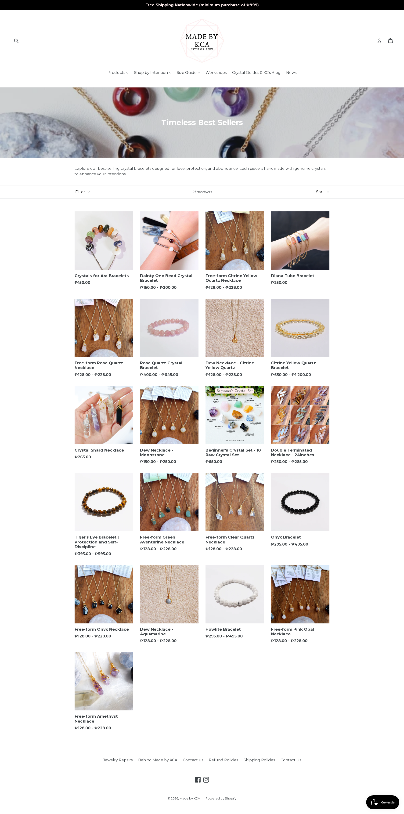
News (291, 72)
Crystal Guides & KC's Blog (256, 72)
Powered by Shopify (221, 798)
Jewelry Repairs (118, 760)
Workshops (216, 72)
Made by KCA (190, 798)
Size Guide (189, 72)
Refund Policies (223, 760)
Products (119, 72)
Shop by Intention (153, 72)
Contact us (193, 760)
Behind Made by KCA (157, 760)
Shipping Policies (259, 760)
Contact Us (291, 760)
